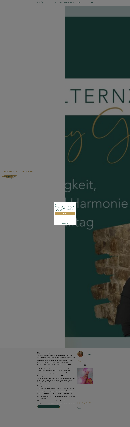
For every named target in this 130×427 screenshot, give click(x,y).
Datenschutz (63, 223)
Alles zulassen (65, 213)
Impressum (66, 223)
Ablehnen (65, 216)
